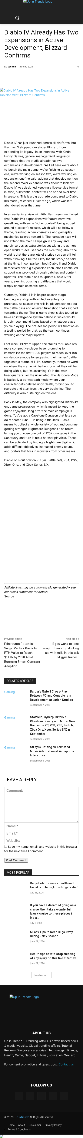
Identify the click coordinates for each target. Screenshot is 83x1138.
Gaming (9, 692)
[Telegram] (41, 1096)
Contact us (66, 1064)
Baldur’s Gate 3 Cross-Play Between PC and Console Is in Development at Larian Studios (51, 695)
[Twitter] (53, 1096)
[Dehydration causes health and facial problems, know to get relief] (15, 889)
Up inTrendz (22, 1117)
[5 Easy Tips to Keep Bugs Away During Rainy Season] (15, 938)
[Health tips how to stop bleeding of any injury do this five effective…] (15, 960)
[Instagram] (30, 1096)
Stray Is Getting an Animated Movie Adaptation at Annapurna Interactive (52, 751)
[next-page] (5, 767)
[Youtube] (64, 1096)
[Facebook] (19, 1096)
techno (12, 66)
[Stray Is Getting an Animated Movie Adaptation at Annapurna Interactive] (15, 757)
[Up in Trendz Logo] (41, 1005)
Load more (40, 975)
